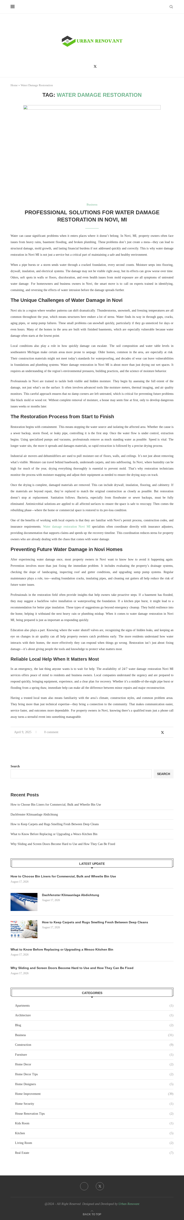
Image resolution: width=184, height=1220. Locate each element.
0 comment (51, 732)
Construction (94, 1044)
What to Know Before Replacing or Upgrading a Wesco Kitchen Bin (54, 834)
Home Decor (94, 1064)
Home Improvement (94, 1094)
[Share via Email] (172, 732)
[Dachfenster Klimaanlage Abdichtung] (24, 902)
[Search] (171, 6)
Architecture (94, 1015)
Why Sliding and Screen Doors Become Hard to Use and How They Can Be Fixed (63, 844)
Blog (94, 1025)
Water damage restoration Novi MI (66, 526)
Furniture (94, 1054)
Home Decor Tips (94, 1074)
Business (94, 1035)
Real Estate (94, 1152)
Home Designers (94, 1084)
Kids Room (94, 1123)
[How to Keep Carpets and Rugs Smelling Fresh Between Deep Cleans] (24, 929)
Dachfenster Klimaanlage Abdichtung (34, 814)
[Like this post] (152, 732)
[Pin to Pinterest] (167, 732)
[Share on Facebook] (157, 732)
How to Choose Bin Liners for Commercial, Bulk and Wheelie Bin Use (56, 804)
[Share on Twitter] (162, 732)
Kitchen (94, 1133)
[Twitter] (95, 66)
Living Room (94, 1143)
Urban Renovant (128, 1204)
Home (14, 85)
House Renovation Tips (94, 1113)
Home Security (94, 1103)
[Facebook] (88, 66)
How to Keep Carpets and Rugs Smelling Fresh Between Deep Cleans (55, 824)
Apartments (94, 1005)
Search (15, 766)
